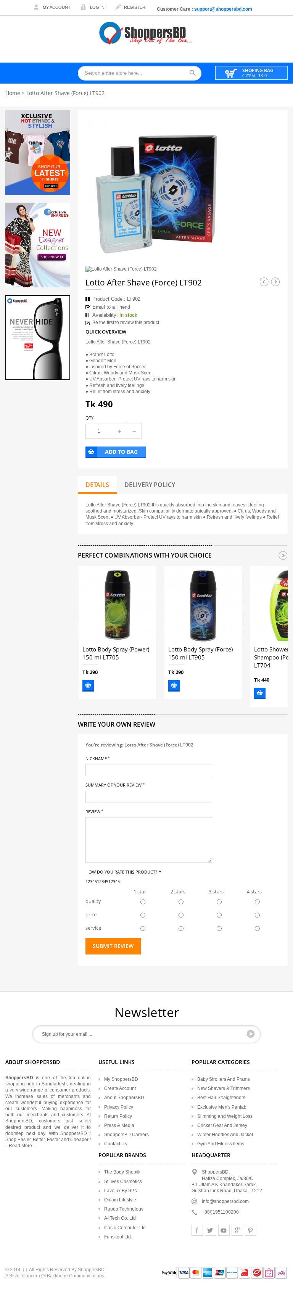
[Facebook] (197, 1230)
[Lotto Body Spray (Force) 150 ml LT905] (203, 604)
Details (97, 484)
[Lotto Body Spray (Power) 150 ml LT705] (117, 604)
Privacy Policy (118, 1107)
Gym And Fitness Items (220, 1143)
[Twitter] (210, 1230)
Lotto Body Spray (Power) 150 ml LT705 (115, 653)
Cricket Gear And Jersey (222, 1125)
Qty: (90, 418)
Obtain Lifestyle (120, 1200)
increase (119, 431)
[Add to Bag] (88, 686)
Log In (97, 7)
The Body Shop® (122, 1172)
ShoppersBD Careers (126, 1134)
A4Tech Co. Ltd (120, 1218)
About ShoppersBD (124, 1097)
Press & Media (119, 1125)
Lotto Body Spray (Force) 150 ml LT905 (200, 653)
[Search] (195, 73)
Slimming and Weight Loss (225, 1116)
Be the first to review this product (125, 322)
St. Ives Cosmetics (123, 1181)
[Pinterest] (250, 1230)
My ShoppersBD (121, 1079)
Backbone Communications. (76, 1275)
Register (134, 7)
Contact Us (115, 1143)
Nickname (96, 758)
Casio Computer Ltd (125, 1227)
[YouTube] (224, 1230)
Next (275, 281)
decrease (134, 431)
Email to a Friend (111, 307)
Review (92, 811)
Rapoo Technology (123, 1209)
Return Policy (118, 1116)
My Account (57, 7)
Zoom (218, 250)
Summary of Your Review (113, 784)
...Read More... (20, 1145)
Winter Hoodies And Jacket (225, 1134)
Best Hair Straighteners (221, 1097)
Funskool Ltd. (118, 1237)
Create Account (120, 1088)
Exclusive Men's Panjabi (222, 1107)
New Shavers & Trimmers (223, 1088)
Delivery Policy (149, 484)
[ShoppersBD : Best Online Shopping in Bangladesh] (146, 33)
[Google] (237, 1230)
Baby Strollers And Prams (223, 1079)
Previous (264, 281)
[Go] (250, 1034)
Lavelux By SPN (121, 1190)
